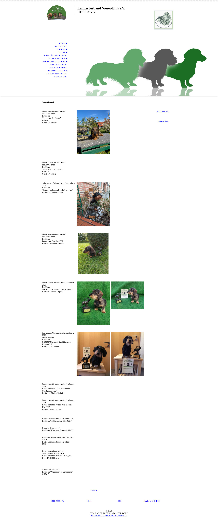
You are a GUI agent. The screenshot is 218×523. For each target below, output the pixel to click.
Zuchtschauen (58, 67)
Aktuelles (60, 46)
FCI (119, 501)
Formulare (60, 77)
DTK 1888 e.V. (57, 501)
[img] (57, 12)
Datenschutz (163, 121)
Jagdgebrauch (56, 58)
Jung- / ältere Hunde (54, 55)
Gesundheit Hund (56, 74)
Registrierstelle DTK (152, 501)
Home (62, 43)
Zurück (93, 490)
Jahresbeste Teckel (54, 61)
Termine (60, 49)
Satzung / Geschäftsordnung (109, 515)
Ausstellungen (56, 70)
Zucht (61, 52)
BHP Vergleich (58, 64)
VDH (89, 501)
